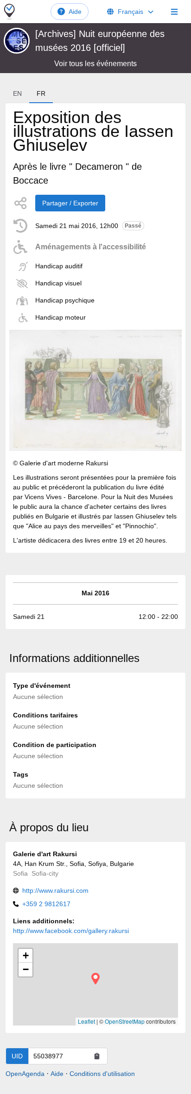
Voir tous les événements (95, 64)
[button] (95, 978)
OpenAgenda (25, 1073)
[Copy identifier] (97, 1056)
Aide (75, 11)
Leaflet (86, 1021)
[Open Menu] (174, 11)
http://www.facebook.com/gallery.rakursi (71, 930)
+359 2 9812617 (46, 904)
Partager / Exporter (70, 203)
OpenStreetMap (125, 1021)
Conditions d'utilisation (102, 1073)
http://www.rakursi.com (55, 890)
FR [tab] (41, 93)
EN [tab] (17, 93)
